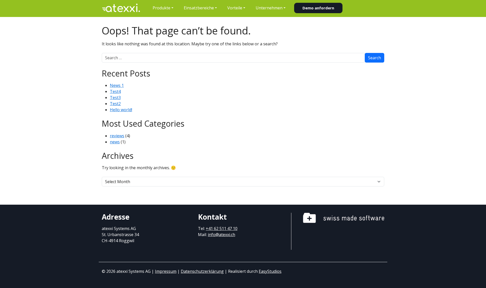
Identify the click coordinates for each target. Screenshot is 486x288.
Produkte (161, 8)
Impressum (165, 271)
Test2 (115, 103)
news (115, 142)
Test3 (115, 97)
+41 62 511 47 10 (221, 228)
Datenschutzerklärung (202, 271)
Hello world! (121, 109)
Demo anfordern (318, 7)
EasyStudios (270, 271)
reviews (117, 136)
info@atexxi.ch (221, 234)
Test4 (115, 91)
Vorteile (234, 8)
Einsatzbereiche (199, 8)
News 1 (117, 85)
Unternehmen (269, 8)
